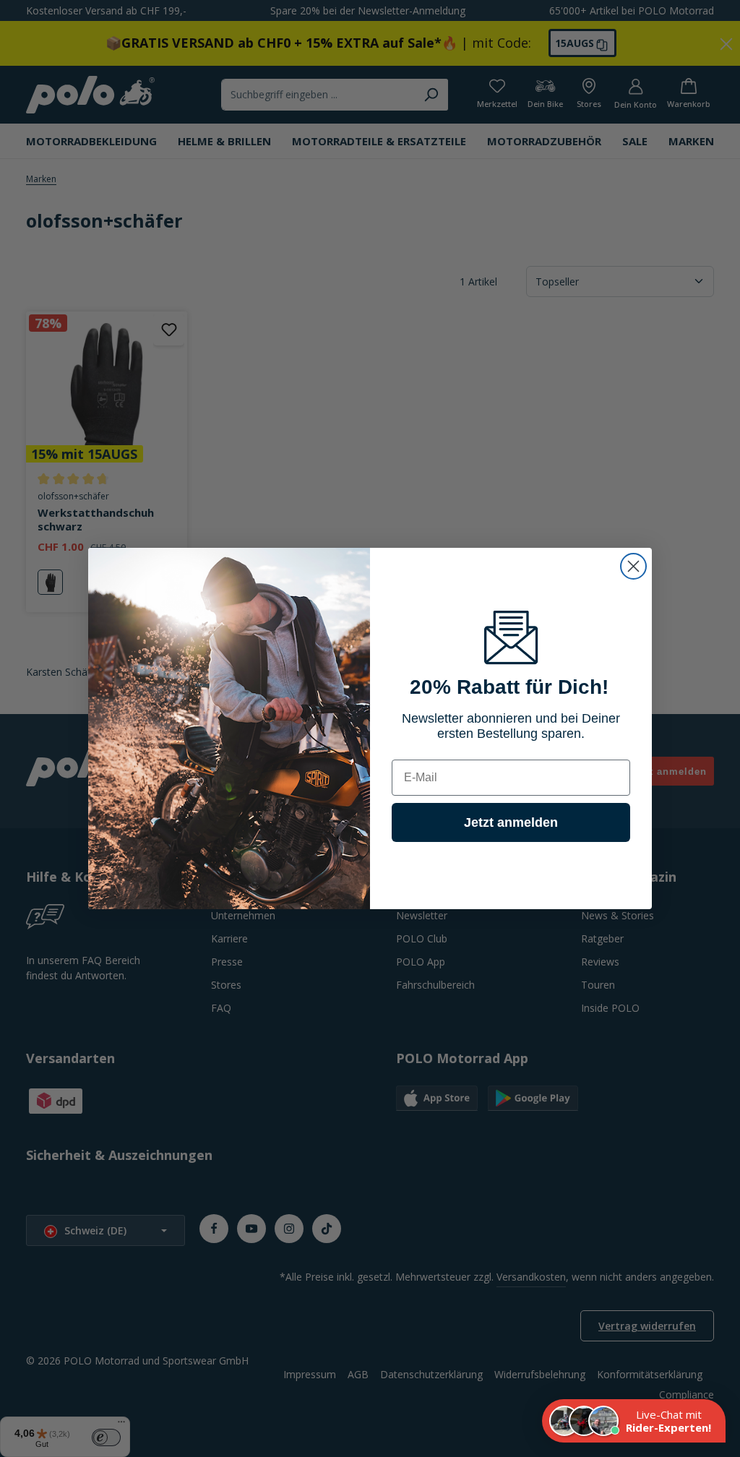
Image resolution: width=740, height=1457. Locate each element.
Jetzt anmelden (511, 822)
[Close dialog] (633, 566)
